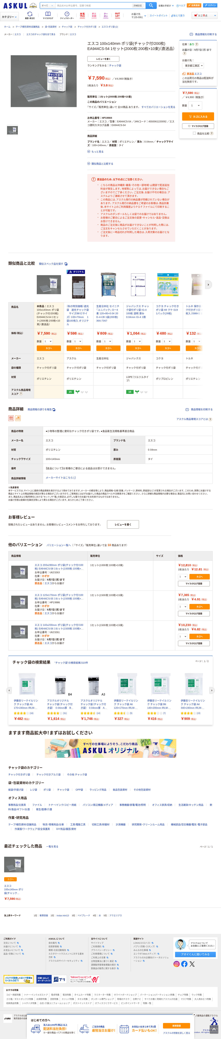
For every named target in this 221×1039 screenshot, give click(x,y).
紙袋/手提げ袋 (15, 789)
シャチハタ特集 (29, 1003)
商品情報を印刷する (205, 34)
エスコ (18, 34)
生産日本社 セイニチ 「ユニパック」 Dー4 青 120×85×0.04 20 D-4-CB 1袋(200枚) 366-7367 (107, 313)
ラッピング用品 (97, 789)
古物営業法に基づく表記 (102, 961)
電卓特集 (55, 995)
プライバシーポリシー (101, 950)
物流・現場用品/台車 (53, 824)
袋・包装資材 (50, 27)
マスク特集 (186, 999)
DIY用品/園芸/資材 (66, 829)
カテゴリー (8, 17)
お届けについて (10, 946)
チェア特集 (183, 995)
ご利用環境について (100, 954)
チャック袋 (67, 27)
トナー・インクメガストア (36, 995)
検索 (151, 5)
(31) (65, 713)
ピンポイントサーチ (130, 1003)
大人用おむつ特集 (202, 999)
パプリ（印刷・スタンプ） (144, 946)
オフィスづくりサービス (106, 1003)
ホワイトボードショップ (125, 995)
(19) (198, 713)
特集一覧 (147, 1003)
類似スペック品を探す (51, 263)
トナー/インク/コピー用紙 (62, 804)
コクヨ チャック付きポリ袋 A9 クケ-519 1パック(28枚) (167, 310)
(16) (31, 713)
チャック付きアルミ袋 (48, 774)
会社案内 (53, 943)
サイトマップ (97, 943)
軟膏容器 (44, 915)
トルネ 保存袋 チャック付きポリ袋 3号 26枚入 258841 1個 (197, 310)
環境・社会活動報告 (57, 950)
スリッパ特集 (68, 999)
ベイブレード (84, 915)
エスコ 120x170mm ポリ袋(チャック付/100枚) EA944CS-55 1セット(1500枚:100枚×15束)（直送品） (59, 597)
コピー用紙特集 (13, 995)
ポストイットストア (82, 1003)
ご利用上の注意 (98, 957)
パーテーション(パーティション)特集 (157, 995)
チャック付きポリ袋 (87, 27)
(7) (164, 713)
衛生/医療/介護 (44, 809)
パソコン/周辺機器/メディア (98, 804)
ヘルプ (182, 6)
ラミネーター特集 (102, 995)
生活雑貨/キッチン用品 (191, 804)
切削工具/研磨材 (100, 824)
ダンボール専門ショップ (102, 999)
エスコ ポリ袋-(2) (110, 27)
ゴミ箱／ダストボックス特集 (19, 999)
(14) (98, 713)
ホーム (7, 27)
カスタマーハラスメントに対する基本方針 (66, 955)
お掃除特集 (41, 999)
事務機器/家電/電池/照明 (132, 804)
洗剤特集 (54, 999)
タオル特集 (82, 999)
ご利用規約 (96, 946)
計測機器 (121, 824)
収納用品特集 (12, 1003)
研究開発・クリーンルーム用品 (148, 824)
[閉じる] (194, 1014)
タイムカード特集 (82, 995)
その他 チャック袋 (77, 774)
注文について (9, 943)
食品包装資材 (120, 789)
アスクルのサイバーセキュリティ (64, 961)
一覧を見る (52, 846)
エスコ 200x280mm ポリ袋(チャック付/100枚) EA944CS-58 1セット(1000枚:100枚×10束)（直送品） (59, 567)
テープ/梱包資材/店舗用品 (28, 27)
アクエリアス (115, 915)
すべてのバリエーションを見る (158, 107)
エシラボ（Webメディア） (144, 954)
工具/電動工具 (77, 824)
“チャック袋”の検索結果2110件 (71, 662)
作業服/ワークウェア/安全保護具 (32, 829)
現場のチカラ (123, 999)
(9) (131, 713)
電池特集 (67, 995)
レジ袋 (33, 789)
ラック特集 (196, 995)
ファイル (37, 804)
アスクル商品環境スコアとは (192, 419)
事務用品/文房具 (17, 804)
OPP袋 (79, 789)
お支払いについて (11, 950)
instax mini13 (63, 915)
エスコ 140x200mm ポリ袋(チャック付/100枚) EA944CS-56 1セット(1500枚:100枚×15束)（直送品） (59, 627)
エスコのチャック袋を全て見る (40, 34)
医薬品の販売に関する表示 (103, 968)
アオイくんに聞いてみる (195, 954)
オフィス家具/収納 (162, 804)
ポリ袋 (47, 789)
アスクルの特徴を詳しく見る (176, 1033)
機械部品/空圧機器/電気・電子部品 (189, 824)
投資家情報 (54, 946)
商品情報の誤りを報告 (40, 409)
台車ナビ (137, 999)
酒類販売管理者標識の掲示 (103, 965)
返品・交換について (12, 954)
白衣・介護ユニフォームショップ (55, 1003)
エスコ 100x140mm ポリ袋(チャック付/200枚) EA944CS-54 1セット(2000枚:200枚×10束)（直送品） (14, 889)
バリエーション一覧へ (59, 545)
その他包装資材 (142, 789)
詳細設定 (138, 5)
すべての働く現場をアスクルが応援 (160, 999)
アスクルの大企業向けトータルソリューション (151, 959)
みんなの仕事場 (140, 950)
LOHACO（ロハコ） (142, 943)
